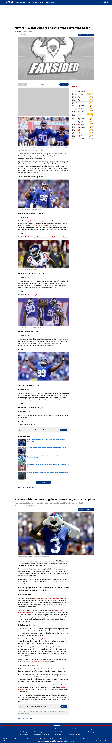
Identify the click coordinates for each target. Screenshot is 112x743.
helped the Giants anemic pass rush (37, 221)
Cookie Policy (90, 732)
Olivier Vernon (63, 237)
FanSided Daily (22, 732)
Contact (57, 729)
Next (64, 84)
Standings (36, 2)
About (20, 729)
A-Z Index (58, 734)
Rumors (22, 2)
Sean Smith (31, 295)
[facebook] (99, 2)
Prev (22, 84)
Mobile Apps (90, 729)
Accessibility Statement (41, 734)
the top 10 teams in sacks (40, 225)
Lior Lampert (21, 506)
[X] (102, 2)
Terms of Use (73, 732)
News (17, 2)
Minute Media (9, 738)
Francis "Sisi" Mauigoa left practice (36, 661)
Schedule (28, 2)
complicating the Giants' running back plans (47, 598)
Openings (37, 729)
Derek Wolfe (46, 237)
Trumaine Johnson (41, 295)
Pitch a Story (38, 732)
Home (19, 487)
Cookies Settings (74, 734)
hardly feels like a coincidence (47, 639)
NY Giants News (27, 718)
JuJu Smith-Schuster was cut (37, 685)
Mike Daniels (55, 237)
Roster (42, 2)
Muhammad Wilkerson (35, 237)
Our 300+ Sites (73, 729)
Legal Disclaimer (23, 734)
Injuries (47, 2)
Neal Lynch (20, 31)
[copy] (27, 35)
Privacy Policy (59, 732)
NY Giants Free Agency (29, 487)
